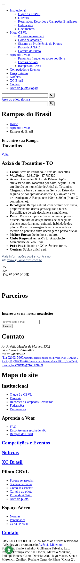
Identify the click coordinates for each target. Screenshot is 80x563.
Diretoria (24, 17)
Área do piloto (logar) (24, 88)
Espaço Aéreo (19, 73)
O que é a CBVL (29, 14)
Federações (25, 25)
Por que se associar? (31, 36)
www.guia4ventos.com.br (24, 260)
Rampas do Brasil (29, 66)
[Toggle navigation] (3, 4)
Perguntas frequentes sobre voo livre (41, 58)
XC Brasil (16, 80)
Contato (15, 84)
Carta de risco (19, 523)
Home (14, 124)
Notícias (15, 77)
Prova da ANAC (29, 47)
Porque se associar (22, 480)
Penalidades (17, 520)
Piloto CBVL (18, 32)
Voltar (5, 154)
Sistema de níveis (21, 484)
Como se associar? (30, 40)
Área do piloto (19, 499)
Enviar (7, 326)
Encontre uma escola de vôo (28, 430)
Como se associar (21, 488)
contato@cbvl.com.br (29, 365)
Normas (15, 516)
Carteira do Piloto (29, 51)
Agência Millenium (50, 544)
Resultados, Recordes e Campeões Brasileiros (47, 21)
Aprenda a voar (20, 54)
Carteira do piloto (21, 491)
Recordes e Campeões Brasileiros (31, 402)
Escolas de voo (28, 62)
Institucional (18, 10)
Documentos (26, 29)
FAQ (13, 426)
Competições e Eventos (25, 69)
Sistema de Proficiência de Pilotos (40, 43)
